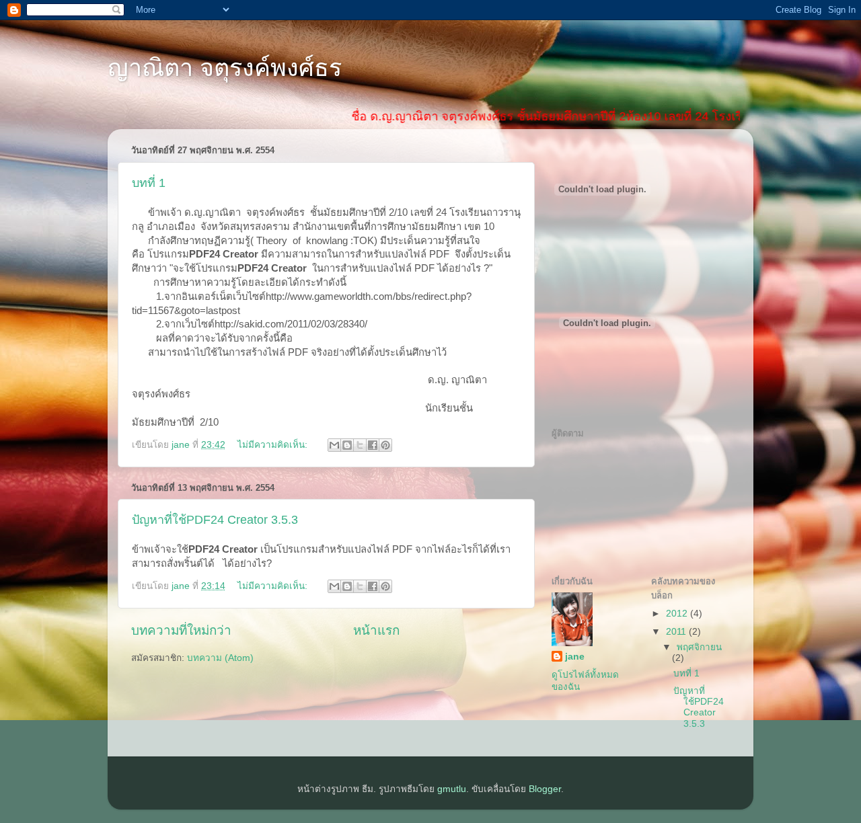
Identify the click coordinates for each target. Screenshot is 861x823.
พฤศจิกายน (699, 647)
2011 (677, 632)
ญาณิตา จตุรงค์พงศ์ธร (225, 67)
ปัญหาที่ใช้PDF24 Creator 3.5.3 (215, 519)
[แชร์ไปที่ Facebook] (372, 445)
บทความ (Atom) (220, 658)
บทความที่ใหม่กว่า (181, 630)
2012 (678, 614)
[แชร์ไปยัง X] (360, 445)
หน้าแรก (376, 630)
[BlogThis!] (347, 445)
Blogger (545, 789)
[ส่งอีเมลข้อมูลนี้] (334, 445)
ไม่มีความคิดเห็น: (273, 445)
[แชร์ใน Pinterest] (385, 445)
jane (575, 657)
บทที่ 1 (148, 183)
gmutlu (451, 789)
